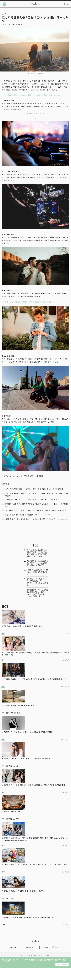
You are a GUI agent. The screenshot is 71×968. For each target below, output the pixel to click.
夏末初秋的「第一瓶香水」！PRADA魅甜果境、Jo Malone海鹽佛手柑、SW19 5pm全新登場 (37, 582)
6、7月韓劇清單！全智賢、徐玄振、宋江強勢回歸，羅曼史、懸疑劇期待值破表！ (36, 510)
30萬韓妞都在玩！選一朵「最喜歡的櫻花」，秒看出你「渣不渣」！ (31, 499)
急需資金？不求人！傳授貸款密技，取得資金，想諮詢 (23, 891)
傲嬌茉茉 (19, 24)
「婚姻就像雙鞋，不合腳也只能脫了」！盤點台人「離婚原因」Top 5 (32, 95)
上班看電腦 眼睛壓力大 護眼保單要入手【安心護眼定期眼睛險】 (27, 758)
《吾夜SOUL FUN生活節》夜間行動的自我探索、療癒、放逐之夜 (28, 917)
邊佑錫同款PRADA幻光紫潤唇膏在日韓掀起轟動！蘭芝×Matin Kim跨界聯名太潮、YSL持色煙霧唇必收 (37, 593)
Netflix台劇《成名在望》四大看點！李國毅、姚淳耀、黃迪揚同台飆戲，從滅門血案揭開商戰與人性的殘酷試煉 (37, 553)
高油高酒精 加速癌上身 (11, 811)
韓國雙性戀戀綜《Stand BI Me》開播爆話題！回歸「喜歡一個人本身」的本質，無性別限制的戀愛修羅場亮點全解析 (35, 839)
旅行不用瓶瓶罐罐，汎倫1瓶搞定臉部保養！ (19, 705)
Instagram (59, 947)
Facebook (45, 947)
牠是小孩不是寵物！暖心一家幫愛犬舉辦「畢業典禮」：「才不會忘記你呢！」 (35, 489)
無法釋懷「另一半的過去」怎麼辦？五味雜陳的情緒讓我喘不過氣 (27, 732)
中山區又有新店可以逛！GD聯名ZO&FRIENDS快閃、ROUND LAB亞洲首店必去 (34, 864)
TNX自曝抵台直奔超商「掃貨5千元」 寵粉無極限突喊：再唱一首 (37, 572)
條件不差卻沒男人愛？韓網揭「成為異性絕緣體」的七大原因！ (29, 302)
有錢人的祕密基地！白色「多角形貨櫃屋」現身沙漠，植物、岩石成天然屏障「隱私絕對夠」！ (36, 494)
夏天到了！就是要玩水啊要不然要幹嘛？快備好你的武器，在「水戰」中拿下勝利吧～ (36, 505)
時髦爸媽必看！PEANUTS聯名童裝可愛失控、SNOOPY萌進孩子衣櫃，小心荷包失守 (37, 563)
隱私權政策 (36, 960)
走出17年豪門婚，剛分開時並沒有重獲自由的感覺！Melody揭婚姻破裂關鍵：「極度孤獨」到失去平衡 (35, 653)
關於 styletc (14, 947)
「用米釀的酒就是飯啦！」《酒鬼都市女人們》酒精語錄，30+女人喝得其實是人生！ (34, 679)
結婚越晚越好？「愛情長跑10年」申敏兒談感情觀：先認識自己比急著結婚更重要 (33, 785)
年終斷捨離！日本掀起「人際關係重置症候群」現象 (22, 626)
